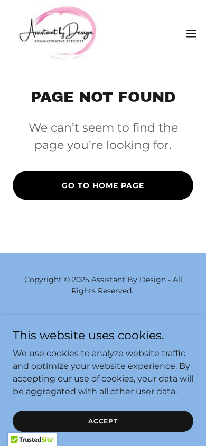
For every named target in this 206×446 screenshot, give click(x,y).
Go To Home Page (103, 185)
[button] (191, 33)
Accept (103, 421)
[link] (57, 33)
